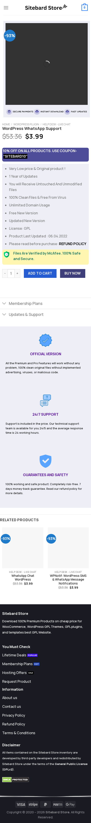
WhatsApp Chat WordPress (22, 578)
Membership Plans (25, 303)
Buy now (72, 273)
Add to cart (40, 273)
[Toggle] (4, 303)
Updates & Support (26, 314)
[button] (6, 7)
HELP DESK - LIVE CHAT (56, 124)
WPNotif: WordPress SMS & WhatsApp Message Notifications (68, 579)
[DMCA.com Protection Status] (15, 779)
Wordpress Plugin (26, 124)
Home (6, 124)
